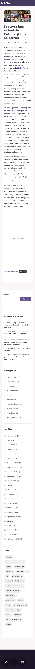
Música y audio (12, 408)
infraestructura (17, 576)
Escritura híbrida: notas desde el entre (17, 349)
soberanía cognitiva (20, 605)
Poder (8, 605)
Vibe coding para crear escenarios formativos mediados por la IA (16, 325)
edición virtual (10, 111)
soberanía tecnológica (13, 610)
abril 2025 (10, 499)
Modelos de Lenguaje (15, 404)
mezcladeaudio (11, 595)
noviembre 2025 (13, 467)
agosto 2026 (12, 436)
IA (7, 395)
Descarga (23, 271)
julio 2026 (10, 440)
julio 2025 (10, 485)
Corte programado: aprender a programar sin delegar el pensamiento (17, 356)
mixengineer (10, 600)
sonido (8, 615)
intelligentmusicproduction (14, 586)
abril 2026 (10, 454)
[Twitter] (5, 662)
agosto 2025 (12, 481)
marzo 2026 (11, 458)
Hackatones (11, 391)
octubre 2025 (12, 472)
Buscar (7, 294)
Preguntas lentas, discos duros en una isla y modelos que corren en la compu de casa (17, 333)
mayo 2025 (11, 494)
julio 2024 (10, 521)
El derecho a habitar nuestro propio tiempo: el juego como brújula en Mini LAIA (16, 342)
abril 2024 (11, 530)
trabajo (8, 624)
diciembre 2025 (13, 463)
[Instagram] (14, 662)
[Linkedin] (22, 662)
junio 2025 (11, 490)
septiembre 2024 (13, 516)
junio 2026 (11, 445)
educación (9, 571)
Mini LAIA (10, 400)
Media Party (22, 68)
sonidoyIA (17, 615)
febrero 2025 (12, 507)
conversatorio (19, 567)
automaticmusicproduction (15, 562)
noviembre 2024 (13, 512)
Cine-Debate (11, 382)
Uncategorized (12, 417)
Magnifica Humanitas (13, 591)
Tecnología (11, 413)
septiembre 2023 (13, 539)
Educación (11, 386)
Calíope (27, 42)
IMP (7, 576)
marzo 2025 (11, 503)
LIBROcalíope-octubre (11, 271)
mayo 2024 (11, 525)
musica (20, 600)
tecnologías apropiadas (13, 619)
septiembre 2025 (13, 476)
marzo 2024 (11, 534)
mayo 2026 (11, 449)
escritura (20, 571)
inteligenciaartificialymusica (15, 581)
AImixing (9, 557)
